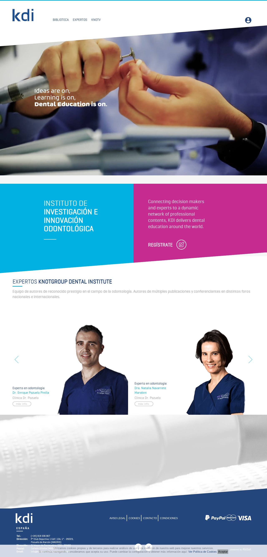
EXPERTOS (80, 20)
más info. (22, 403)
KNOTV (96, 20)
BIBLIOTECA (61, 20)
